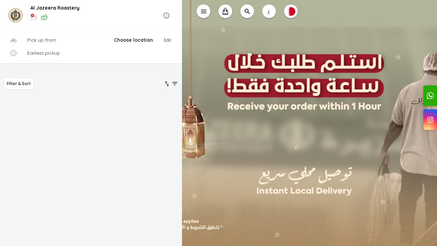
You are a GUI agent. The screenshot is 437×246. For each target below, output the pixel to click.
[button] (91, 15)
